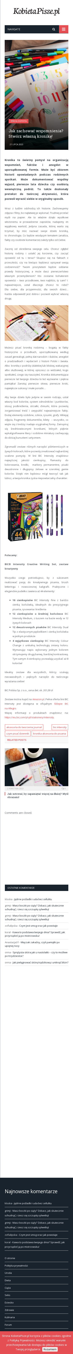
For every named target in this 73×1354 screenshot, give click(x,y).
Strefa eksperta (18, 121)
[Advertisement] (36, 97)
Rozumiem (50, 1349)
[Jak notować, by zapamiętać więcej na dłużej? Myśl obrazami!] (36, 769)
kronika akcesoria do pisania (49, 733)
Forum (8, 1324)
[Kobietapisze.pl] (36, 11)
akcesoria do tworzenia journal (24, 727)
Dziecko (9, 1302)
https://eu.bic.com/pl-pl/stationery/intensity (29, 717)
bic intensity (60, 727)
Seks (7, 1295)
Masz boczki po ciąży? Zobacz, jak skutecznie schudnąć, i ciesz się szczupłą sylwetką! (34, 907)
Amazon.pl (38, 699)
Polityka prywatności (16, 1265)
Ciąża (8, 1287)
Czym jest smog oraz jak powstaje (38, 925)
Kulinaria (10, 1317)
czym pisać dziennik (17, 733)
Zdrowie (9, 1310)
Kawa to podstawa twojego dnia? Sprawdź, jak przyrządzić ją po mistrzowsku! (35, 934)
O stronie (10, 1258)
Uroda (8, 1273)
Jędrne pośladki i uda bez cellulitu (33, 899)
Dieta (8, 1280)
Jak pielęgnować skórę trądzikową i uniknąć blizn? (40, 962)
